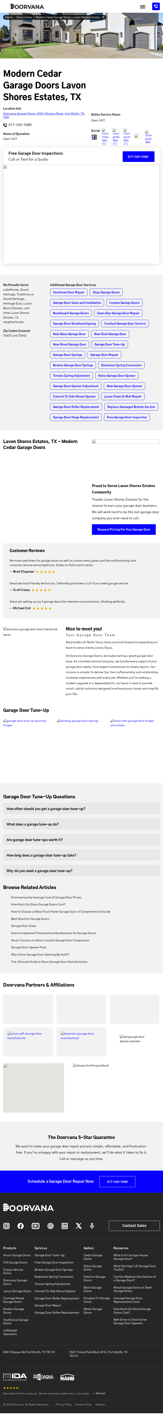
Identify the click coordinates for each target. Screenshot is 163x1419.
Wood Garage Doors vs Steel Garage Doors (133, 1289)
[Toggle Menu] (142, 6)
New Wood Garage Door (69, 344)
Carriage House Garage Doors (13, 1300)
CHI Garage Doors (15, 1262)
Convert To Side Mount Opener (74, 396)
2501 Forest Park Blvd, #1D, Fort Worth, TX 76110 (98, 1354)
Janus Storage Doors (17, 1291)
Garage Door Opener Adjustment (75, 386)
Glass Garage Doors (93, 1268)
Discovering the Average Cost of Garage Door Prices (46, 897)
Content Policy (83, 1404)
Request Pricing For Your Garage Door (123, 529)
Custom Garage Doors (124, 303)
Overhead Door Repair (68, 292)
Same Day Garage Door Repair (118, 313)
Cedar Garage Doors (93, 1257)
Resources (121, 1248)
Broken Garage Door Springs (73, 365)
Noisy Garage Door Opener (116, 375)
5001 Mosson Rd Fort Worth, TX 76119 (29, 1352)
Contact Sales (134, 1226)
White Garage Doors (93, 1311)
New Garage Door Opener (124, 386)
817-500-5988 (20, 125)
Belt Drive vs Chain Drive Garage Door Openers (130, 1321)
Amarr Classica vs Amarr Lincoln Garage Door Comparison (50, 940)
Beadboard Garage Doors (71, 313)
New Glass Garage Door (69, 334)
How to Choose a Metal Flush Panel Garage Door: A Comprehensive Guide (60, 911)
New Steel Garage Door (110, 334)
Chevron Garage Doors (94, 1278)
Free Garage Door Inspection (127, 417)
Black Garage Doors (93, 1289)
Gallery (89, 1248)
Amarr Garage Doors (17, 1255)
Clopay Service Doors (13, 1271)
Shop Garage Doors (106, 292)
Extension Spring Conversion (121, 365)
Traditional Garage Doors (15, 1321)
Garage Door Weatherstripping (74, 323)
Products (9, 1248)
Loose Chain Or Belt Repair (123, 396)
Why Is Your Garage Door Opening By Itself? (40, 954)
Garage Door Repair (104, 355)
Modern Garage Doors (13, 1311)
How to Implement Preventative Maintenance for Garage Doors (53, 933)
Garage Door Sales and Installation (77, 303)
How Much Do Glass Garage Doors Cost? (38, 904)
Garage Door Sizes (23, 926)
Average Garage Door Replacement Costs (128, 1300)
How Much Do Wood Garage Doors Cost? (132, 1311)
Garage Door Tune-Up (109, 344)
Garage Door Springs (67, 355)
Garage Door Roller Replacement (76, 407)
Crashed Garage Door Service (125, 323)
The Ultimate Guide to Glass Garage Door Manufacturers (49, 961)
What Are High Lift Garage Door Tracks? (135, 1268)
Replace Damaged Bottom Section (131, 407)
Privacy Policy (64, 1404)
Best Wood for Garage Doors (30, 919)
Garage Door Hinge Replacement (76, 417)
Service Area (24, 17)
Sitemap (100, 1404)
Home (9, 17)
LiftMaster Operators (10, 1332)
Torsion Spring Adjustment (71, 375)
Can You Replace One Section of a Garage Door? (135, 1278)
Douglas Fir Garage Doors (97, 1300)
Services (41, 1248)
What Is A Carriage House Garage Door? (131, 1257)
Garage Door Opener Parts (28, 947)
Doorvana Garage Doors (15, 1282)
